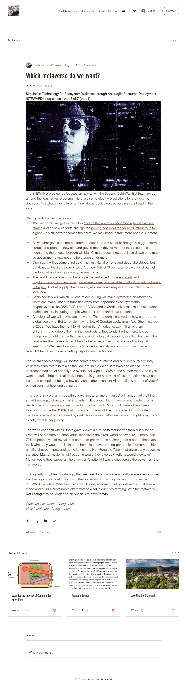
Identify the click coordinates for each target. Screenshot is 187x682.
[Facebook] (129, 11)
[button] (174, 40)
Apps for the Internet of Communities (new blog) (31, 598)
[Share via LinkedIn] (45, 521)
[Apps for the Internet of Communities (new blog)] (34, 574)
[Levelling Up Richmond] (152, 574)
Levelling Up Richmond (143, 596)
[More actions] (159, 65)
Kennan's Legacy (80, 596)
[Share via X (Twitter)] (36, 521)
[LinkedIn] (123, 11)
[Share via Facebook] (27, 521)
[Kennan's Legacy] (93, 574)
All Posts (14, 40)
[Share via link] (54, 521)
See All (175, 552)
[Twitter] (134, 11)
